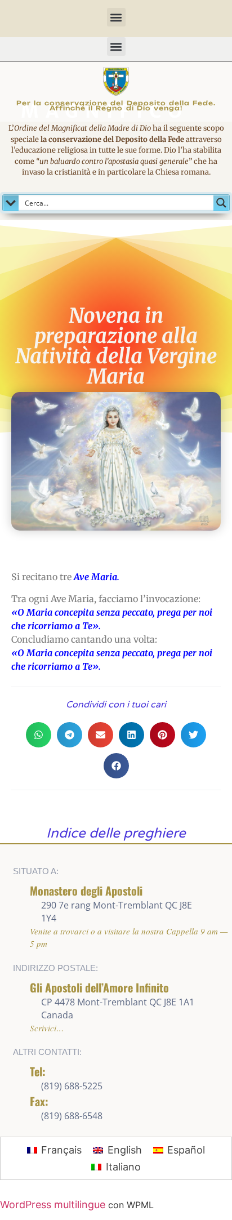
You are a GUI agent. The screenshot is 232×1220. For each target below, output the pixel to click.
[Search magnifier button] (221, 203)
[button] (116, 17)
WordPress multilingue (52, 1204)
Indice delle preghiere (116, 833)
